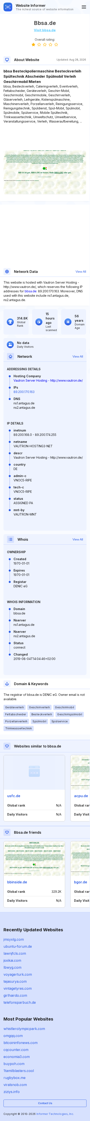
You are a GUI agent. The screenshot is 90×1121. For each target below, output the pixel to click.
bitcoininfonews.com (20, 1042)
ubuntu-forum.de (17, 946)
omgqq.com (13, 1035)
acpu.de (81, 796)
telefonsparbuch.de (19, 1002)
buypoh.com (13, 1063)
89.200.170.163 (24, 392)
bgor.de (80, 882)
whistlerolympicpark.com (24, 1028)
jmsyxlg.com (13, 939)
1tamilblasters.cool (18, 1070)
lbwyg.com (12, 967)
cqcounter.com (15, 1049)
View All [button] (81, 271)
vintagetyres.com (17, 988)
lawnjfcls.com (14, 953)
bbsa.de (30, 291)
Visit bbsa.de (45, 30)
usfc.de (13, 796)
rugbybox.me (14, 1077)
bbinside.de (17, 882)
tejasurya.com (15, 981)
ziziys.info (11, 1091)
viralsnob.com (15, 1084)
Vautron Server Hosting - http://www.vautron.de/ (48, 380)
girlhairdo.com (15, 995)
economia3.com (16, 1056)
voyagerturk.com (17, 974)
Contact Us (45, 1103)
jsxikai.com (12, 960)
